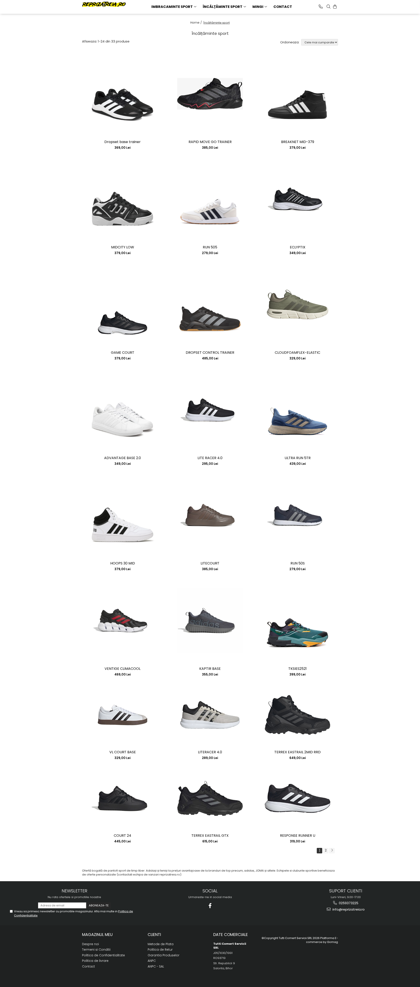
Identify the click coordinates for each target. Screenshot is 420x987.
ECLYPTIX (297, 247)
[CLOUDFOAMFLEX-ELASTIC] (297, 304)
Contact (282, 6)
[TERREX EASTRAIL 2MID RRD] (297, 715)
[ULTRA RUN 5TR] (297, 410)
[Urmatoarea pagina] (332, 850)
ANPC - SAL (156, 966)
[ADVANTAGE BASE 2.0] (122, 410)
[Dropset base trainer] (122, 94)
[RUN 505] (210, 199)
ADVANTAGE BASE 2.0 (122, 458)
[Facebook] (210, 905)
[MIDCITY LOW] (122, 199)
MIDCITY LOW (122, 247)
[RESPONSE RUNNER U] (297, 798)
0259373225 (348, 903)
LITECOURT (210, 563)
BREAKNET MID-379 (297, 142)
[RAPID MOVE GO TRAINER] (210, 94)
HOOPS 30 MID (122, 563)
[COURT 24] (122, 798)
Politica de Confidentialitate (103, 955)
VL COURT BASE (122, 752)
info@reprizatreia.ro (348, 909)
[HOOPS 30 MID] (122, 515)
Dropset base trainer (122, 142)
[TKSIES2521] (297, 620)
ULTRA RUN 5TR (298, 458)
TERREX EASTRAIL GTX (210, 835)
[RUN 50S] (297, 515)
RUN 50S (297, 563)
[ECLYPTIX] (297, 199)
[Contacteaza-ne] (320, 6)
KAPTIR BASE (210, 669)
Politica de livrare (95, 961)
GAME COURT (122, 352)
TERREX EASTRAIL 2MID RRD (297, 752)
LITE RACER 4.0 (210, 458)
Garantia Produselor (163, 955)
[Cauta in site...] (328, 6)
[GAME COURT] (122, 304)
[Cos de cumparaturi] (335, 6)
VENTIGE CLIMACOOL (122, 669)
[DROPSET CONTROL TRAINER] (210, 304)
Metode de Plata (160, 944)
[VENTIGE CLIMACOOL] (122, 620)
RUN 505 (210, 247)
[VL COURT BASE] (122, 715)
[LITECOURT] (210, 515)
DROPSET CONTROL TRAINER (210, 352)
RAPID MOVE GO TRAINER (210, 142)
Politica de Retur (160, 949)
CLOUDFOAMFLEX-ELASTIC (297, 352)
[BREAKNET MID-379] (297, 94)
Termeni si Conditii (96, 949)
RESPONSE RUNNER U (297, 835)
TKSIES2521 (297, 669)
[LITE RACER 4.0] (210, 410)
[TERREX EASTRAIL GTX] (210, 798)
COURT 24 (122, 835)
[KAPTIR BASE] (210, 620)
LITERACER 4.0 (210, 752)
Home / (196, 22)
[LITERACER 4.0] (210, 715)
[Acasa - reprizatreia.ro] (104, 4)
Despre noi (90, 944)
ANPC (152, 961)
